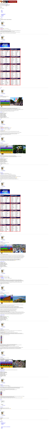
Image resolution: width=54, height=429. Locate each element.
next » (2, 16)
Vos (0, 20)
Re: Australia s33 (1, 27)
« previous (1, 16)
